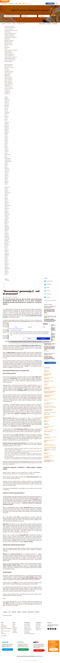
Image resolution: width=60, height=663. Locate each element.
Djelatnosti (3, 23)
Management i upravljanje (9, 40)
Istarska (6, 68)
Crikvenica (6, 101)
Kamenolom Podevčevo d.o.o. (50, 392)
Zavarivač (6, 272)
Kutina (6, 119)
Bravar (6, 195)
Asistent (6, 191)
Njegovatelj (6, 227)
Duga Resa (6, 105)
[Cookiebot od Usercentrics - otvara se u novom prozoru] (43, 324)
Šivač (5, 261)
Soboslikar (6, 253)
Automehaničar (7, 192)
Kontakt (2, 624)
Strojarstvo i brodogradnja (9, 54)
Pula (5, 144)
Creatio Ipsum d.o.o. (49, 403)
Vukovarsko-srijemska (8, 88)
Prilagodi (29, 338)
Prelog (6, 143)
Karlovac (6, 113)
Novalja (6, 130)
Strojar (6, 258)
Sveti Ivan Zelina (7, 160)
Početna (6, 278)
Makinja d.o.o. (49, 427)
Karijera (20, 3)
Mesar (6, 223)
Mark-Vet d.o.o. (49, 381)
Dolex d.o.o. (48, 374)
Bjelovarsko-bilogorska (8, 64)
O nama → (53, 649)
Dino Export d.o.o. (48, 378)
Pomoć (2, 632)
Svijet (13, 625)
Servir (5, 247)
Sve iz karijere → (50, 362)
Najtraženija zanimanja (20, 23)
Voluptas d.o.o (46, 371)
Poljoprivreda (7, 47)
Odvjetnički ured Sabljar (48, 410)
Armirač (6, 189)
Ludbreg (6, 123)
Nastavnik (6, 226)
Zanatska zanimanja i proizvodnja (10, 57)
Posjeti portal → (7, 649)
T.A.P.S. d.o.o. (50, 400)
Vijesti (16, 3)
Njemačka (6, 129)
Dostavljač (6, 202)
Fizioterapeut (7, 208)
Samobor (6, 150)
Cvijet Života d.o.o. (50, 437)
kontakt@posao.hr (52, 646)
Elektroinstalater (7, 205)
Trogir (5, 165)
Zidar (5, 274)
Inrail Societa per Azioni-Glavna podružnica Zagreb (49, 460)
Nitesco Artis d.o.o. (48, 456)
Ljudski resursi (7, 38)
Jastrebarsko (7, 112)
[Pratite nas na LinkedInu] (51, 629)
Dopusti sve (43, 338)
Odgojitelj (6, 229)
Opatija (6, 133)
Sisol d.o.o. (46, 384)
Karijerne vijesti (38, 629)
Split (5, 157)
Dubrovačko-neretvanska (9, 67)
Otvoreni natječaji (27, 624)
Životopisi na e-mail (39, 628)
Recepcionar (7, 241)
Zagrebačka (6, 92)
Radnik (6, 240)
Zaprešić (6, 182)
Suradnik (6, 260)
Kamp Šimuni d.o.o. (47, 434)
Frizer (5, 209)
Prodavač (6, 237)
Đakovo (6, 108)
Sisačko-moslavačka (8, 82)
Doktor (6, 201)
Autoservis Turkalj (50, 413)
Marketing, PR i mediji (8, 41)
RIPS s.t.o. (49, 441)
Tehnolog (6, 264)
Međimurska (7, 75)
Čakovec (6, 102)
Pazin (5, 136)
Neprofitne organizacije (8, 44)
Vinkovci (6, 171)
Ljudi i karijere (15, 628)
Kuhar (6, 219)
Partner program (3, 633)
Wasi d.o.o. (46, 421)
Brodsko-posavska (8, 65)
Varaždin (6, 168)
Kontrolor (6, 216)
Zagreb (6, 181)
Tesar (5, 265)
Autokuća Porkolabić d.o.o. (50, 430)
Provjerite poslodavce (27, 628)
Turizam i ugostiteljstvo (8, 55)
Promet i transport (7, 51)
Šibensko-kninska (7, 81)
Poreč (5, 140)
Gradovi (13, 23)
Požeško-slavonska (8, 78)
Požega (6, 141)
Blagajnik (6, 194)
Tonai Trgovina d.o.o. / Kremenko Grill (50, 406)
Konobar (6, 215)
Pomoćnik (6, 233)
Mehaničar (6, 222)
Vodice (6, 174)
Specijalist (6, 254)
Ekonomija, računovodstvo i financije (10, 30)
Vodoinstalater (7, 268)
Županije (8, 23)
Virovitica (6, 172)
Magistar (6, 220)
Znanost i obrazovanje (8, 61)
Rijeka (6, 146)
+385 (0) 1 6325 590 (52, 647)
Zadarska (6, 89)
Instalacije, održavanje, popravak (10, 37)
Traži (53, 15)
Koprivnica (6, 116)
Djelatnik (6, 199)
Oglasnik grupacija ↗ (4, 635)
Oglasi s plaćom (54, 23)
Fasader (6, 206)
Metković (6, 126)
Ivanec (6, 109)
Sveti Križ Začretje (7, 161)
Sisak (5, 153)
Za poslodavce (11, 3)
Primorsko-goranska (8, 79)
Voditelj (6, 267)
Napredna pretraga (42, 23)
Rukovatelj (6, 244)
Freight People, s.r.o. (50, 388)
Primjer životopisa (27, 632)
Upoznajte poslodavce (27, 629)
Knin (5, 115)
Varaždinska (7, 85)
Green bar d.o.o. (46, 424)
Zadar (6, 179)
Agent (6, 188)
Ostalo (6, 45)
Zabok (6, 178)
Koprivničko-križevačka (8, 71)
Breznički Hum (7, 99)
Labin (5, 120)
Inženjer (6, 212)
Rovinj (6, 147)
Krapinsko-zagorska (8, 72)
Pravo (5, 48)
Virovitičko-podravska (8, 86)
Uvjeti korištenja (3, 625)
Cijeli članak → (46, 341)
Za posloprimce (4, 3)
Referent (6, 243)
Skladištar (6, 250)
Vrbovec (6, 175)
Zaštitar (6, 271)
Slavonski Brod (7, 154)
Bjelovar (6, 98)
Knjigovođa (6, 213)
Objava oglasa (38, 624)
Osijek (6, 134)
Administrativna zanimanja (9, 26)
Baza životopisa (38, 625)
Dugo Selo (6, 106)
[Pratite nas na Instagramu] (53, 629)
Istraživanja (14, 629)
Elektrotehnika (7, 31)
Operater (6, 230)
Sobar (6, 251)
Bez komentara (15, 632)
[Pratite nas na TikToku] (55, 629)
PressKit (2, 629)
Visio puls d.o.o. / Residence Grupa (49, 444)
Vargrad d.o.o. (49, 417)
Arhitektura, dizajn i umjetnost (9, 27)
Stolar (5, 257)
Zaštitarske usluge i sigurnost (9, 58)
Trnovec (6, 164)
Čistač (6, 198)
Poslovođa (6, 234)
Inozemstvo (6, 93)
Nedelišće (6, 127)
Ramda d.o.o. (46, 453)
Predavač (6, 236)
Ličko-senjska (7, 74)
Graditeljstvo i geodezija (8, 34)
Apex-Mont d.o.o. (49, 396)
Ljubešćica (6, 122)
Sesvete (6, 151)
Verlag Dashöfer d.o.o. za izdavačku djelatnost (50, 449)
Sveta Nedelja (7, 158)
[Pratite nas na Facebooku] (48, 629)
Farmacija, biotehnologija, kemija (10, 33)
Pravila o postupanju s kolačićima (6, 628)
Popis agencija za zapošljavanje (29, 633)
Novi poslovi (49, 23)
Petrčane (6, 137)
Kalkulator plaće (27, 3)
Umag (6, 167)
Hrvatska (14, 624)
